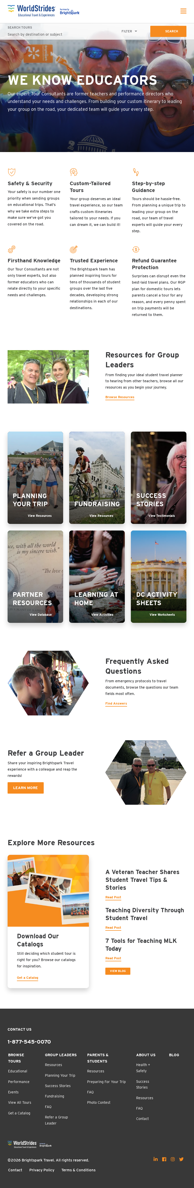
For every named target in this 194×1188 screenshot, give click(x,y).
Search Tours (20, 27)
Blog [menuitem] (174, 1055)
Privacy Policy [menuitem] (41, 1170)
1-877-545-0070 (29, 1042)
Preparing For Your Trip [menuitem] (106, 1082)
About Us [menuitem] (146, 1055)
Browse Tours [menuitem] (16, 1058)
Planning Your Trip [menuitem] (60, 1075)
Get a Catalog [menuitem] (19, 1113)
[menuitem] (155, 1159)
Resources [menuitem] (53, 1065)
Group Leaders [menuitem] (61, 1055)
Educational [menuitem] (17, 1071)
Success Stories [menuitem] (58, 1086)
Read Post (113, 897)
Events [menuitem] (13, 1092)
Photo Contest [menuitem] (98, 1102)
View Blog (118, 971)
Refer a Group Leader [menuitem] (56, 1120)
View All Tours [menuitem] (19, 1102)
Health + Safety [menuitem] (143, 1068)
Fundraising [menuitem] (54, 1096)
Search (171, 31)
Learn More (25, 788)
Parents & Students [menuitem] (97, 1058)
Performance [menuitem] (19, 1082)
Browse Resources (119, 397)
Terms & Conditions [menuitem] (78, 1170)
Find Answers (116, 703)
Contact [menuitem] (142, 1119)
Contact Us (20, 1029)
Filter (127, 31)
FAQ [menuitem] (48, 1107)
